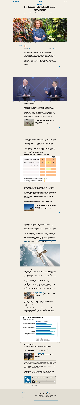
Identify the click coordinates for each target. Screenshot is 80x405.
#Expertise (21, 45)
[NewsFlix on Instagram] (24, 400)
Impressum (23, 393)
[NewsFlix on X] (22, 400)
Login (23, 396)
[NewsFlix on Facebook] (23, 400)
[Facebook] (53, 48)
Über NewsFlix (24, 392)
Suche (23, 397)
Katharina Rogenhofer (27, 385)
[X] (52, 48)
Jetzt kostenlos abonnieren (45, 398)
